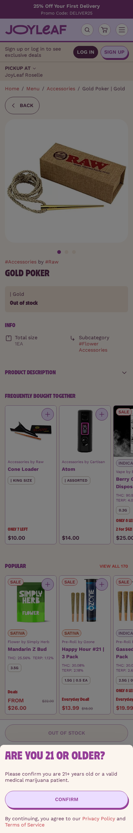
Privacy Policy (98, 819)
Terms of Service (25, 825)
